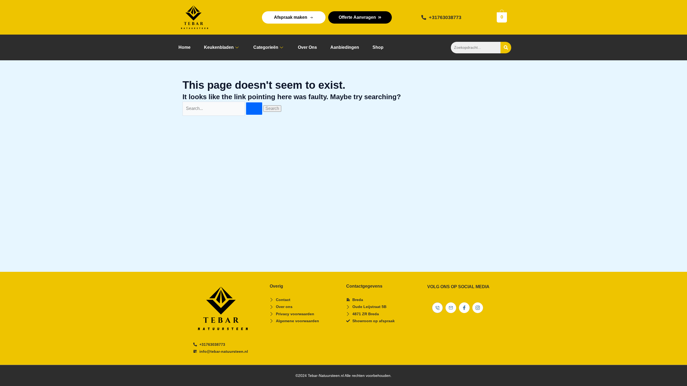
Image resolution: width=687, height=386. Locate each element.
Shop (377, 47)
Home (184, 47)
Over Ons (307, 47)
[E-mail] (450, 307)
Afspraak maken (290, 17)
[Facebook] (464, 307)
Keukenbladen (219, 47)
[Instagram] (477, 307)
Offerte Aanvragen (357, 17)
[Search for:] (222, 108)
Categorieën (265, 47)
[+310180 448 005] (437, 307)
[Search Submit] (254, 108)
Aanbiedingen (344, 47)
